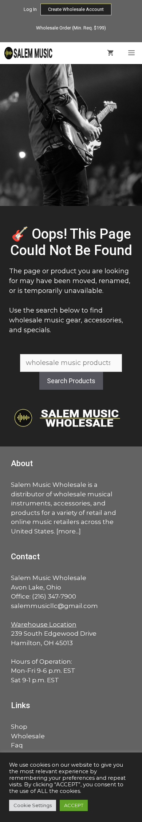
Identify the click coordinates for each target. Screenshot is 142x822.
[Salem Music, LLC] (29, 53)
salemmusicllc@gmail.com (54, 605)
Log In (30, 9)
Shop (19, 726)
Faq (17, 745)
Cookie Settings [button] (32, 805)
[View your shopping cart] (110, 53)
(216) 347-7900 (54, 596)
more (67, 531)
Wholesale (28, 736)
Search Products (71, 381)
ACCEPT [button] (73, 805)
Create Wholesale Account (76, 9)
